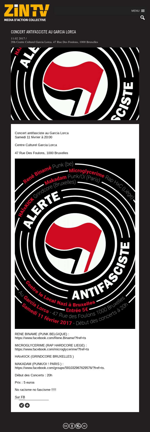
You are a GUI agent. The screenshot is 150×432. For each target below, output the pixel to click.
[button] (135, 11)
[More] (27, 405)
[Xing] (21, 405)
